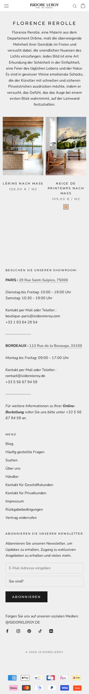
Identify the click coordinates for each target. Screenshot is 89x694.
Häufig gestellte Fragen (24, 452)
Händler (12, 476)
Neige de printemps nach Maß (66, 188)
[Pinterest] (29, 631)
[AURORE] (66, 207)
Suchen (11, 460)
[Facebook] (7, 631)
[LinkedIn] (51, 631)
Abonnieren (26, 597)
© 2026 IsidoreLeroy (45, 652)
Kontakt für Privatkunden (25, 493)
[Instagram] (18, 631)
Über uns (13, 468)
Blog (9, 443)
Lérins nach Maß (23, 183)
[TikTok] (40, 631)
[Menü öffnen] (6, 6)
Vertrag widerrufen (21, 517)
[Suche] (75, 6)
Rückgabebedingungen (24, 509)
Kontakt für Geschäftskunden (29, 484)
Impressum (14, 501)
